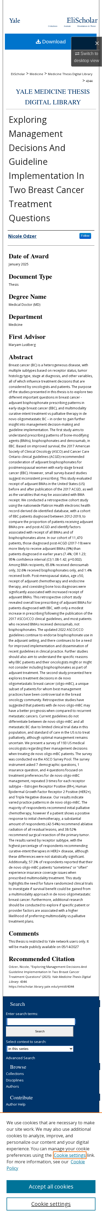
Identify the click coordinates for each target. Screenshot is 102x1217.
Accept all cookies (51, 1186)
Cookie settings (70, 1155)
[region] (51, 1164)
